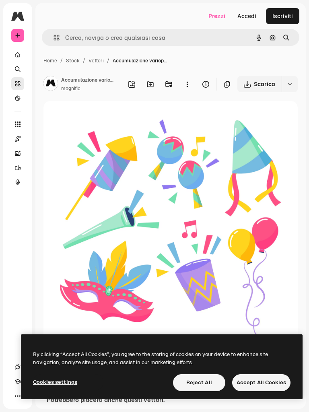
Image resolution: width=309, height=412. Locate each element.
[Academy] (17, 381)
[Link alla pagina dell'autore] (50, 84)
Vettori (96, 61)
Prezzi (216, 16)
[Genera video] (17, 167)
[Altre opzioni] (187, 84)
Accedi (246, 16)
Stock (73, 61)
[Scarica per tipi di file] (290, 84)
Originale (96, 116)
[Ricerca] (17, 69)
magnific (70, 88)
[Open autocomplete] (53, 38)
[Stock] (17, 83)
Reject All (199, 382)
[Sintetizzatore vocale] (17, 182)
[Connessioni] (17, 366)
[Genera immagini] (17, 153)
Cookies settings (55, 382)
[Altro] (17, 395)
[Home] (17, 54)
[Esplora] (17, 98)
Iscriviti (282, 16)
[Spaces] (17, 138)
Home (50, 61)
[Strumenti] (17, 124)
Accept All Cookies (261, 382)
